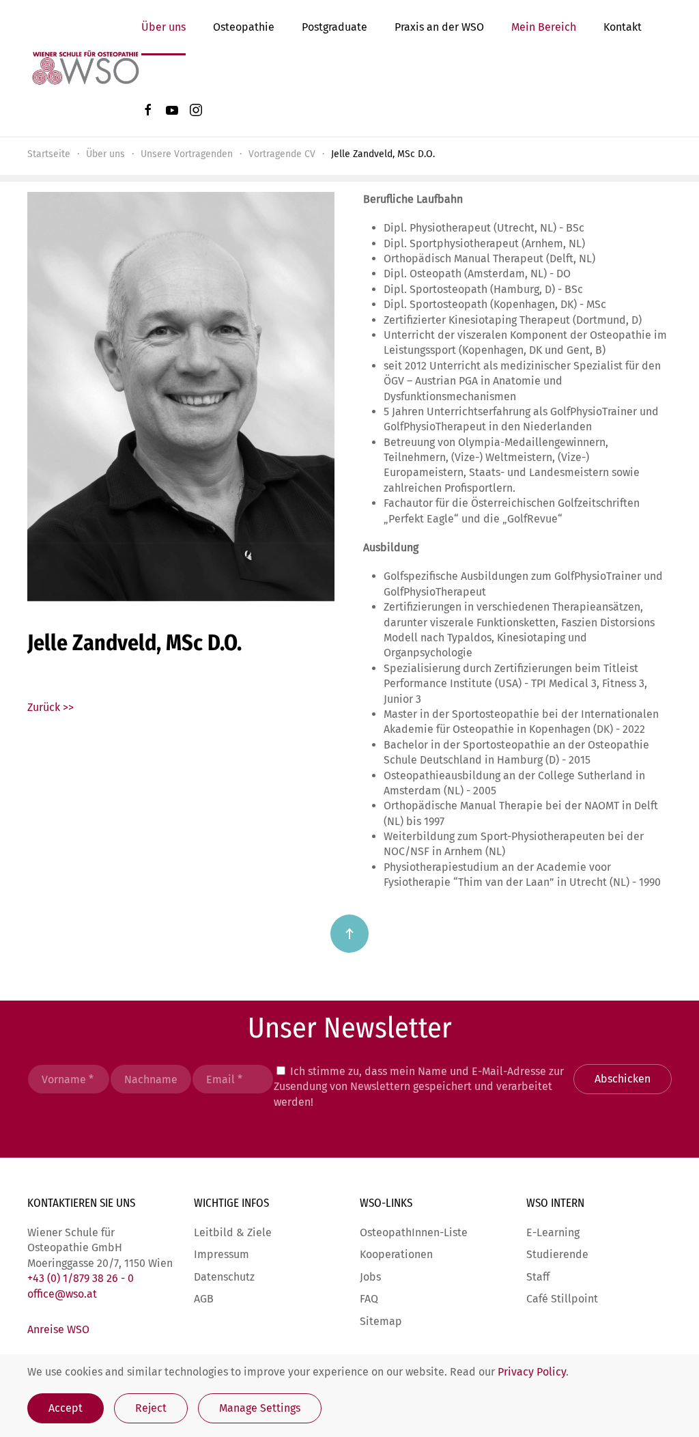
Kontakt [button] (622, 26)
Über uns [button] (163, 26)
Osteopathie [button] (243, 26)
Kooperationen (396, 1254)
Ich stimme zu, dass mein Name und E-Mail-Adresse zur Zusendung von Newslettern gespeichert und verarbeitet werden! (419, 1086)
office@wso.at (62, 1293)
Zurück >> (50, 707)
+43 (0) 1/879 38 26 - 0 (80, 1278)
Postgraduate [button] (334, 26)
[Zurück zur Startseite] (84, 68)
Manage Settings (259, 1407)
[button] (349, 934)
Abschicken (623, 1078)
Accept (65, 1407)
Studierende (557, 1254)
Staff (538, 1276)
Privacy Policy (532, 1371)
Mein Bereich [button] (543, 26)
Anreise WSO (58, 1329)
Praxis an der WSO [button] (439, 26)
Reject (151, 1407)
